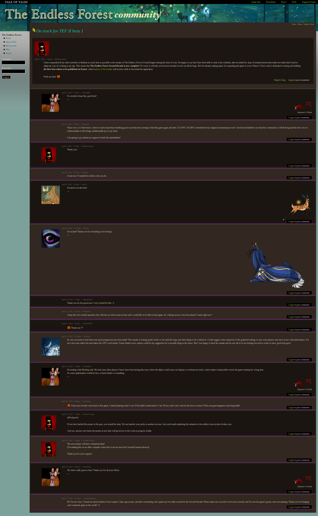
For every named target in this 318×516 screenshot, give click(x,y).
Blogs (300, 24)
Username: (7, 59)
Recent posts (11, 46)
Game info (255, 2)
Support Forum (308, 2)
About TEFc (11, 42)
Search (9, 53)
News (283, 2)
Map (8, 49)
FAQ (294, 2)
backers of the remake (102, 69)
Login (290, 80)
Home (8, 38)
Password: (7, 68)
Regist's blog (309, 24)
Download (270, 2)
